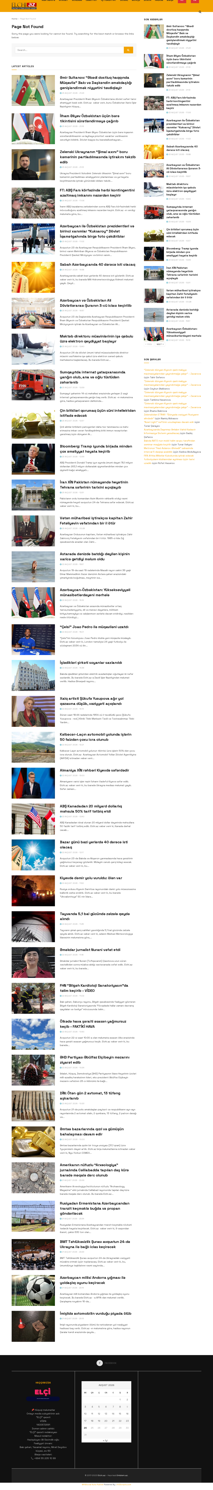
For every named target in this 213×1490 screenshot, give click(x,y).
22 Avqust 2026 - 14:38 (72, 668)
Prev (149, 344)
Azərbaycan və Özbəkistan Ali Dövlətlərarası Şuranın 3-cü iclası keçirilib (183, 168)
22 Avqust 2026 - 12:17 (72, 852)
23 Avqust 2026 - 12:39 (72, 387)
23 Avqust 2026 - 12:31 (72, 492)
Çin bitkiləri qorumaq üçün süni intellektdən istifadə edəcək (182, 233)
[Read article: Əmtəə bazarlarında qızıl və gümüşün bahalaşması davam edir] (33, 1141)
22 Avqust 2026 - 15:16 (72, 600)
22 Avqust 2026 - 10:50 (72, 1032)
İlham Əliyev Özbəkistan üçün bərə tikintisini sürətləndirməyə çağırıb (181, 59)
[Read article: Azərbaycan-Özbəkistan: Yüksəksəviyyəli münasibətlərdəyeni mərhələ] (33, 602)
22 (120, 1421)
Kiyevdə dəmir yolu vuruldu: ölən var (91, 878)
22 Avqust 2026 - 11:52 (72, 883)
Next (159, 344)
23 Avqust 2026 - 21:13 (72, 167)
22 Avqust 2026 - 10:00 (73, 1139)
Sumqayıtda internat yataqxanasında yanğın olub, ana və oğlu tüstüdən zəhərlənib (92, 377)
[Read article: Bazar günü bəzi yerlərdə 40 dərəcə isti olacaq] (33, 854)
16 (127, 1413)
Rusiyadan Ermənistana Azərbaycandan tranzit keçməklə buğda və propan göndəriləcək (94, 1208)
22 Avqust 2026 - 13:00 (73, 775)
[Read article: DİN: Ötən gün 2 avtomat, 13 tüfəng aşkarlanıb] (33, 1106)
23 (127, 1421)
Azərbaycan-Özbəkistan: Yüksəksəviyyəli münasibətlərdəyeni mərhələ (183, 332)
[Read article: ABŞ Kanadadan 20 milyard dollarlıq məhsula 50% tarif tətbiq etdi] (33, 819)
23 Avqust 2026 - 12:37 (72, 421)
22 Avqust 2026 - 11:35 (72, 924)
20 (106, 1421)
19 (99, 1421)
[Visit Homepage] (24, 6)
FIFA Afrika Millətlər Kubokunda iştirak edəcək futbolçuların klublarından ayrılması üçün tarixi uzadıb (169, 459)
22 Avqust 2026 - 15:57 (72, 564)
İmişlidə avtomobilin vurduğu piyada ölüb (95, 1313)
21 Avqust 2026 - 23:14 (72, 1288)
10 (85, 1413)
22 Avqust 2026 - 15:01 (72, 632)
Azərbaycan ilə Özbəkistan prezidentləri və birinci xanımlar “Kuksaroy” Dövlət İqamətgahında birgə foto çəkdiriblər (97, 231)
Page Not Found (28, 18)
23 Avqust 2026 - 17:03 (72, 241)
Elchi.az (102, 1475)
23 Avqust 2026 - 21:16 (72, 126)
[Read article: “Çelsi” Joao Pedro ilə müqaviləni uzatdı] (33, 639)
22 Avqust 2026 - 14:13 (72, 709)
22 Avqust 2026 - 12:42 (72, 816)
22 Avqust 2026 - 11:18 (72, 955)
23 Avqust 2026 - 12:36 (72, 456)
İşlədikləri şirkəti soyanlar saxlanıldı (91, 662)
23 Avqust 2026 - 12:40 (72, 346)
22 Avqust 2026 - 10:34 (72, 1067)
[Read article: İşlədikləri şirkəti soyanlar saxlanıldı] (33, 675)
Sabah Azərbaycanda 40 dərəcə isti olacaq (97, 264)
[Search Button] (200, 12)
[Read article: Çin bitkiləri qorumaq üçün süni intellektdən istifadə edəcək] (33, 423)
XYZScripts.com (124, 1484)
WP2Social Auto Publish (93, 1484)
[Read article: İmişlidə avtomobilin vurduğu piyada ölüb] (33, 1326)
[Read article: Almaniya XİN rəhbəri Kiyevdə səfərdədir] (33, 783)
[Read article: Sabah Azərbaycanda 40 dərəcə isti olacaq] (33, 277)
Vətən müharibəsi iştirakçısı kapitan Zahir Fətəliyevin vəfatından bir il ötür (183, 294)
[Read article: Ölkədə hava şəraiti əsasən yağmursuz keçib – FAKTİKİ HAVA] (33, 1034)
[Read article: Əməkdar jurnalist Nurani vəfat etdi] (33, 962)
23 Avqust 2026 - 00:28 (73, 528)
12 (99, 1413)
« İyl (105, 1440)
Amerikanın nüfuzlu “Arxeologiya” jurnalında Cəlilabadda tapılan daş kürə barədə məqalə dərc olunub (94, 1169)
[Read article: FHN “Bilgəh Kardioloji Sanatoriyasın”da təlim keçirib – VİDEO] (33, 998)
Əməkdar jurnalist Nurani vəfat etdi (90, 949)
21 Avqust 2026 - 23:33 (72, 1252)
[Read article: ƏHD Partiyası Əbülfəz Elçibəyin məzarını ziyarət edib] (33, 1070)
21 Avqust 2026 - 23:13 (72, 1318)
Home (14, 18)
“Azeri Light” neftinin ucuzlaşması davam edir (169, 422)
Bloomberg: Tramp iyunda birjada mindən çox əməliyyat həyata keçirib (182, 252)
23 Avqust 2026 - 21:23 (72, 93)
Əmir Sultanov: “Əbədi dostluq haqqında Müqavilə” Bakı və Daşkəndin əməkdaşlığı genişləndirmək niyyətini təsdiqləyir (96, 82)
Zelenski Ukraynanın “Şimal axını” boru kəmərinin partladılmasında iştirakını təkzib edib (98, 156)
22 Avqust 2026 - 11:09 (72, 996)
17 (85, 1421)
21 (113, 1421)
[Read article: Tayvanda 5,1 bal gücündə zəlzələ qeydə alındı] (33, 926)
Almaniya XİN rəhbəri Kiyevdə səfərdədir (94, 770)
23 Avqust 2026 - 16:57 (72, 310)
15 (120, 1413)
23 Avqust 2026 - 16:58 (72, 270)
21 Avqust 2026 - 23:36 (72, 1180)
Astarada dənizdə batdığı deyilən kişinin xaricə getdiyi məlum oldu (182, 313)
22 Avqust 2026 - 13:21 (72, 745)
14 (113, 1413)
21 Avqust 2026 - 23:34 (72, 1218)
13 (106, 1413)
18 (92, 1421)
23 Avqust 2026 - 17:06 (72, 200)
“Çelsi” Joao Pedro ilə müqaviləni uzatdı (94, 626)
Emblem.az (122, 1475)
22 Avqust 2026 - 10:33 (72, 1103)
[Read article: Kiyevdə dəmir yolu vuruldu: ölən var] (33, 890)
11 (92, 1413)
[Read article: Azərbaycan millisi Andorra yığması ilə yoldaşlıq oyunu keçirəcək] (33, 1290)
